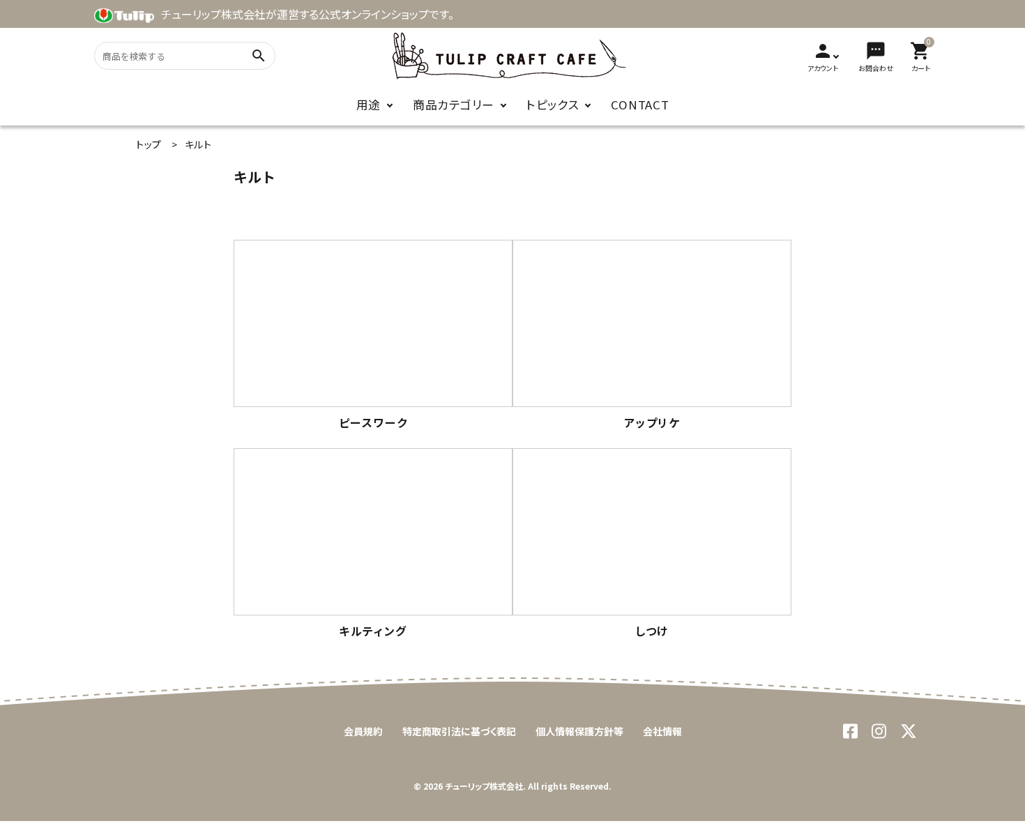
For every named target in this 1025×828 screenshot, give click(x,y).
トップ (149, 144)
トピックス (552, 104)
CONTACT (640, 104)
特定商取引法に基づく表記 (459, 731)
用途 (368, 104)
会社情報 (662, 731)
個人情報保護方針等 (579, 731)
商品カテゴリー (453, 104)
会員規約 (363, 731)
